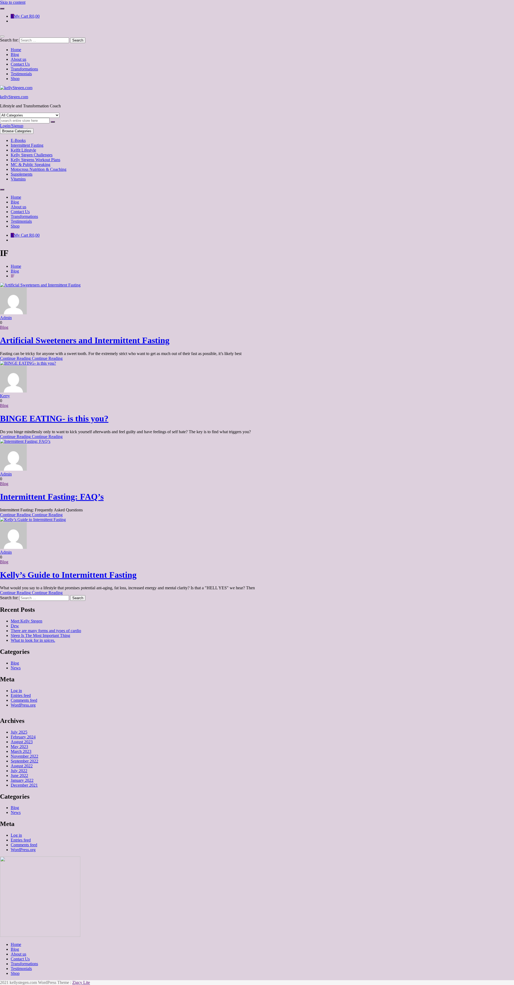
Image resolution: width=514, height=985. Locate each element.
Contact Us (20, 959)
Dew (15, 626)
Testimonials (21, 968)
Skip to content (12, 2)
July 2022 (19, 770)
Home (16, 944)
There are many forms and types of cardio (46, 630)
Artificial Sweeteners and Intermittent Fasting (84, 340)
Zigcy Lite (81, 982)
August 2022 (22, 766)
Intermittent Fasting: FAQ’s (52, 496)
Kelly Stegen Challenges (31, 155)
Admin (6, 317)
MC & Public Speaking (30, 164)
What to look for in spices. (33, 640)
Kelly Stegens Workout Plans (35, 159)
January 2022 (22, 780)
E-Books (18, 140)
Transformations (24, 963)
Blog (4, 327)
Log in (16, 690)
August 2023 (22, 741)
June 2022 (19, 775)
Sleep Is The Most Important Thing (40, 635)
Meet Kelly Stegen (26, 621)
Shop (15, 973)
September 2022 (24, 761)
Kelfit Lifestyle (23, 150)
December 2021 (24, 785)
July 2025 (19, 732)
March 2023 (21, 751)
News (16, 668)
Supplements (21, 174)
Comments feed (24, 700)
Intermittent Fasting (27, 145)
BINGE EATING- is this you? (54, 418)
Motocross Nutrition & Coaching (38, 169)
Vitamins (18, 179)
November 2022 (24, 756)
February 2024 (23, 737)
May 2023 (19, 746)
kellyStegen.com (14, 97)
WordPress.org (23, 705)
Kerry (5, 396)
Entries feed (21, 695)
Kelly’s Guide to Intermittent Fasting (68, 575)
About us (18, 954)
